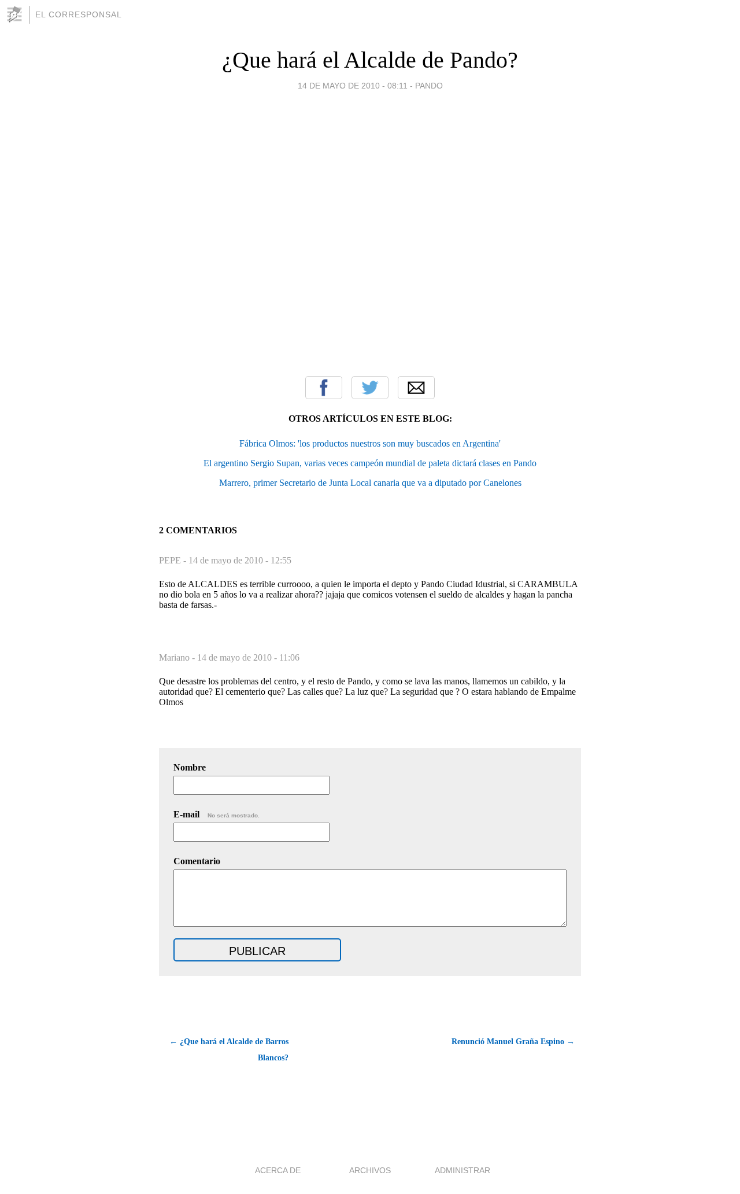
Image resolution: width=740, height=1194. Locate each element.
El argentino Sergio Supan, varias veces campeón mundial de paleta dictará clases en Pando (370, 463)
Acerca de (278, 1170)
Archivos (370, 1170)
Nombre (189, 767)
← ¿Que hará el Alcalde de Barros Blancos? (228, 1049)
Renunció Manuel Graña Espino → (513, 1041)
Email (416, 387)
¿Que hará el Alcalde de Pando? (370, 60)
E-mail (216, 814)
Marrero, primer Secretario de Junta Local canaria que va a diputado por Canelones (370, 483)
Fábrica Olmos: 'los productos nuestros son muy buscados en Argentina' (370, 443)
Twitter (370, 387)
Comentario (196, 861)
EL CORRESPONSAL (78, 14)
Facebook (323, 387)
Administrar (462, 1170)
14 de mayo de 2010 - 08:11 (353, 85)
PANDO (429, 85)
